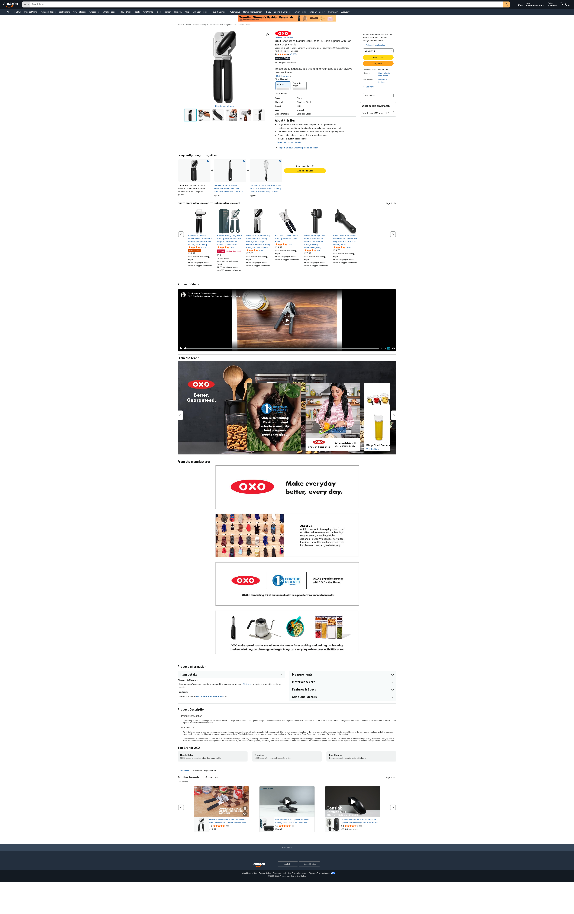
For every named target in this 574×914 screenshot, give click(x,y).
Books (137, 12)
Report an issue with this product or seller (298, 148)
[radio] (190, 115)
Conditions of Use (249, 873)
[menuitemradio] (388, 348)
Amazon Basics (48, 12)
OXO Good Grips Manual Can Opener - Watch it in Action (214, 296)
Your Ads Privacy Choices (319, 873)
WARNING (185, 770)
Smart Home (300, 12)
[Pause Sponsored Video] (245, 808)
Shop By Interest (317, 12)
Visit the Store (372, 449)
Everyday (345, 12)
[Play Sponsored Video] (287, 802)
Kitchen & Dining (199, 25)
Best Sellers (64, 12)
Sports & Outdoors (282, 12)
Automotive (235, 12)
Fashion (167, 12)
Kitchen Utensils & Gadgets (220, 25)
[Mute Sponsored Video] (245, 814)
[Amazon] (10, 4)
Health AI (17, 12)
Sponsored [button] (182, 782)
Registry (178, 12)
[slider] (281, 348)
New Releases (79, 12)
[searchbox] (266, 4)
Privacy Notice (265, 873)
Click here (247, 684)
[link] (230, 170)
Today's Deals (125, 12)
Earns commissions (209, 293)
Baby (268, 12)
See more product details (289, 142)
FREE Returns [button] (282, 76)
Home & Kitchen (184, 25)
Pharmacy (333, 12)
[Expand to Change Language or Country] (522, 5)
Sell (159, 12)
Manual (249, 25)
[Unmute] (393, 348)
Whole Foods (109, 12)
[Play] (180, 348)
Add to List (370, 95)
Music (187, 12)
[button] (6, 12)
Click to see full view (224, 106)
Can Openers (238, 25)
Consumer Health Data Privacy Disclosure (290, 873)
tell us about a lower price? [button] (210, 696)
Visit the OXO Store (284, 37)
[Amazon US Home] (259, 865)
